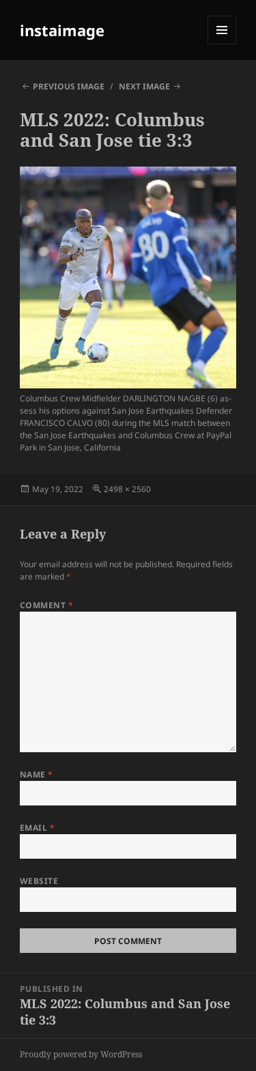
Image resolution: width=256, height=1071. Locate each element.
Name (36, 774)
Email (37, 827)
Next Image (144, 86)
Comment (46, 605)
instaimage (62, 30)
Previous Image (68, 86)
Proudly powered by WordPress (81, 1054)
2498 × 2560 (127, 489)
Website (39, 881)
